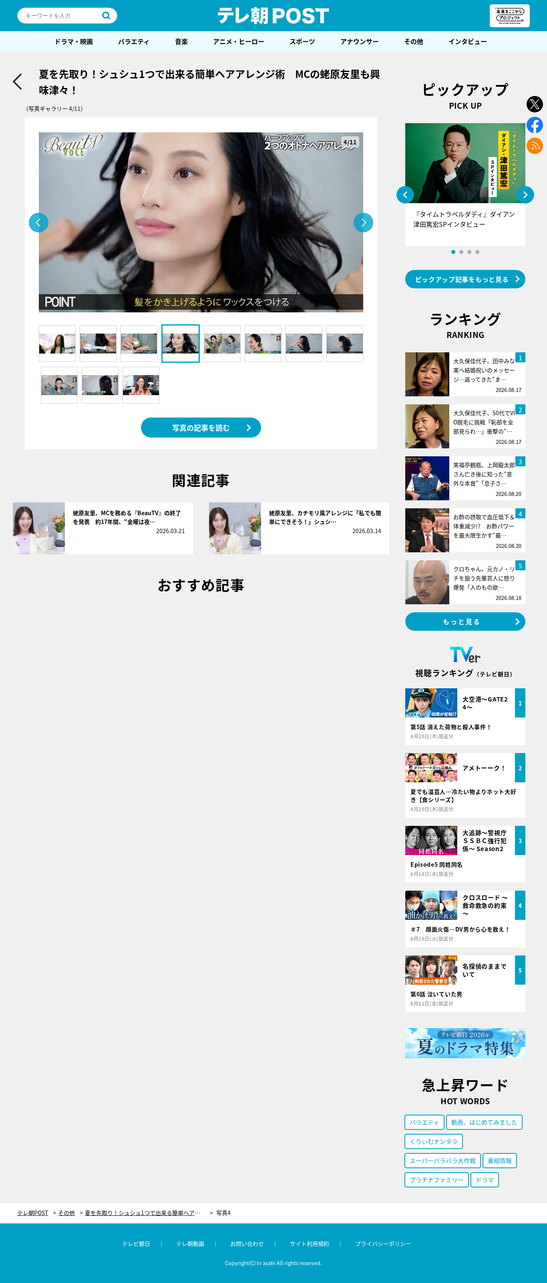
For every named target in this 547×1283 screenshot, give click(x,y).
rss (535, 146)
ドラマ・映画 (73, 41)
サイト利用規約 (309, 1243)
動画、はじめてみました (484, 1122)
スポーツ (302, 41)
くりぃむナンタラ (434, 1141)
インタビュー (467, 41)
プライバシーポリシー (383, 1243)
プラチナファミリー (437, 1179)
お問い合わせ (247, 1243)
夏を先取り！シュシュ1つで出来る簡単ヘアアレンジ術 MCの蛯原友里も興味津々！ (149, 1212)
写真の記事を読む (201, 427)
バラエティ (134, 41)
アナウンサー (359, 41)
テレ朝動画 (190, 1243)
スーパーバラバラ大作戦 (443, 1160)
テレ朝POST (273, 15)
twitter (535, 104)
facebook (535, 125)
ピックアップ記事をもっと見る (462, 279)
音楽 (181, 41)
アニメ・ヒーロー (238, 41)
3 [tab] (469, 252)
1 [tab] (453, 252)
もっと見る (462, 621)
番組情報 (500, 1160)
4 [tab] (477, 252)
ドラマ (485, 1179)
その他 (413, 41)
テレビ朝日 (136, 1243)
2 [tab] (461, 252)
